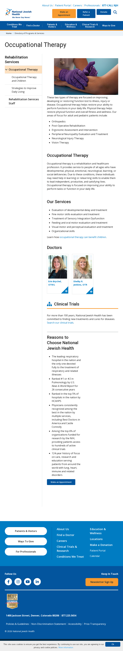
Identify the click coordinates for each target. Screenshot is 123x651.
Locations (96, 539)
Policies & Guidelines (17, 624)
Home (9, 33)
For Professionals (26, 551)
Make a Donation (101, 545)
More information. (66, 647)
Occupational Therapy (23, 69)
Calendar (95, 556)
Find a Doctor (33, 25)
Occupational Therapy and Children (24, 78)
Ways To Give (26, 541)
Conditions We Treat (14, 25)
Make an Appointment (64, 13)
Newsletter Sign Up (101, 582)
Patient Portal (63, 5)
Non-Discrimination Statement (48, 624)
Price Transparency (95, 624)
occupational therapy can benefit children (83, 237)
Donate (103, 12)
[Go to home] (23, 13)
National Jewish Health (23, 631)
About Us (47, 5)
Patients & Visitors (52, 25)
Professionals (92, 5)
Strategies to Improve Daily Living (24, 89)
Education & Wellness (71, 25)
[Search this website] (115, 12)
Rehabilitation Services (16, 59)
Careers (78, 5)
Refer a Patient (86, 13)
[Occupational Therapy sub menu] (6, 69)
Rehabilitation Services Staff (24, 101)
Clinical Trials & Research (90, 25)
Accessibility (75, 624)
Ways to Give (108, 25)
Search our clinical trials (60, 322)
